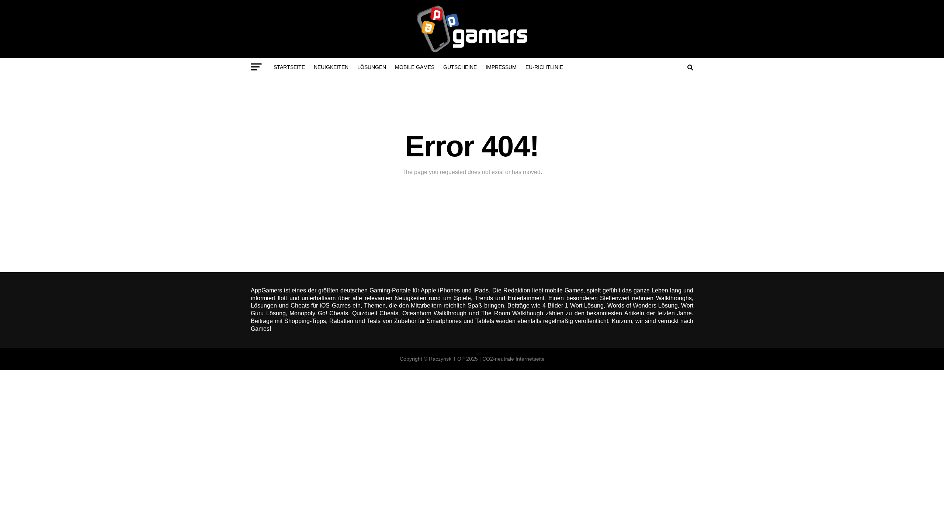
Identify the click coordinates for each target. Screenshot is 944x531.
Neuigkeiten (331, 67)
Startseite (289, 67)
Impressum (501, 67)
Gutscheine (460, 67)
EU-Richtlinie (544, 67)
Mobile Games (414, 67)
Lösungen (371, 67)
